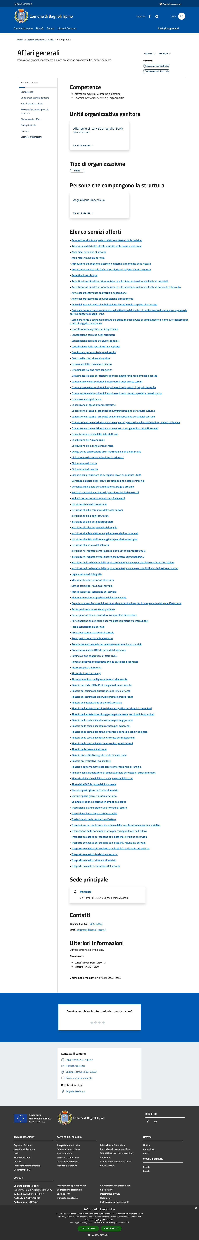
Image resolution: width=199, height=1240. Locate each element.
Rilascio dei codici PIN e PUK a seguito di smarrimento (102, 685)
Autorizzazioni (107, 1165)
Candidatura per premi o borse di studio (94, 352)
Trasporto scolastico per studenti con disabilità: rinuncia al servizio (109, 843)
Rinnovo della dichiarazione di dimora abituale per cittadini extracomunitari (113, 773)
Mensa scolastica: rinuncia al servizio (92, 586)
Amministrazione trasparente (115, 1185)
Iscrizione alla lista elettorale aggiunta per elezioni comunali (105, 533)
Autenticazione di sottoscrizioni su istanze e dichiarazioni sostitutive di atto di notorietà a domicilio (126, 287)
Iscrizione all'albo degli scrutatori (90, 516)
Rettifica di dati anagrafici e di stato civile (94, 656)
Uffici (50, 39)
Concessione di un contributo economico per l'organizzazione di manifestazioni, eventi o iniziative (126, 422)
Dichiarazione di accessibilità (114, 1202)
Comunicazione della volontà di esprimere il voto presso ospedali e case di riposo (117, 393)
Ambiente (105, 1157)
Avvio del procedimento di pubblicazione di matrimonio (102, 299)
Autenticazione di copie (84, 275)
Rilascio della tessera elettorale (89, 749)
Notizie (146, 1145)
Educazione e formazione (112, 1145)
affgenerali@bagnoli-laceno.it (91, 929)
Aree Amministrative (24, 1149)
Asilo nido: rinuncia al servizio (88, 258)
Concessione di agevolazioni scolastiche (94, 405)
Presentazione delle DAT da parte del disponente (99, 650)
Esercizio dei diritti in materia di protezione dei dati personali (105, 492)
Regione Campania (23, 4)
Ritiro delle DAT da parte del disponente (94, 784)
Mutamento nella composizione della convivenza (99, 597)
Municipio (85, 892)
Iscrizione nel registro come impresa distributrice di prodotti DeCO (108, 551)
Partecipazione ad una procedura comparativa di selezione (104, 615)
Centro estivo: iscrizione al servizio (91, 358)
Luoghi (146, 1171)
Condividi (148, 53)
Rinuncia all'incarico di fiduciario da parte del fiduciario (102, 778)
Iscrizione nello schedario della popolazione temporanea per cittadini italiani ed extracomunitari (125, 568)
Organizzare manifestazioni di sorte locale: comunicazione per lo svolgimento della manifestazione (126, 603)
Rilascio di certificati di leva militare (91, 761)
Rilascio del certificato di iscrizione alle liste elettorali (101, 691)
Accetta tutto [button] (88, 1228)
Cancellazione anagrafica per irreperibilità (95, 329)
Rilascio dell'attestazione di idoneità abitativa (97, 702)
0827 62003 (96, 924)
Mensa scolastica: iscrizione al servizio (93, 580)
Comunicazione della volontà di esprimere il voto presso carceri (107, 381)
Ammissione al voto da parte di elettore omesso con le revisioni (107, 240)
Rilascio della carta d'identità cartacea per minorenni (101, 726)
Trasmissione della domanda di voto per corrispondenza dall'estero (109, 831)
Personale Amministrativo (27, 1165)
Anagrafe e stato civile (68, 1145)
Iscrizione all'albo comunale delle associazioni (97, 510)
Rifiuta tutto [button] (111, 1228)
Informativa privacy (110, 1193)
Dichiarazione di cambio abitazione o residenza (98, 457)
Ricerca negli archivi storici (86, 667)
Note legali (105, 1198)
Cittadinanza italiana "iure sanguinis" (92, 370)
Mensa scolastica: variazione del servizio (94, 592)
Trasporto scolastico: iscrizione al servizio (95, 854)
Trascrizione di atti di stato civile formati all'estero (99, 808)
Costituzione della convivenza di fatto (92, 446)
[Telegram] (156, 16)
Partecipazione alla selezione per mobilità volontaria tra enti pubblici (110, 621)
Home (20, 39)
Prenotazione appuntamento (71, 1185)
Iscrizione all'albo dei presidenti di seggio (94, 527)
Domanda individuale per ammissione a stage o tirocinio (103, 487)
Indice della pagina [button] (29, 82)
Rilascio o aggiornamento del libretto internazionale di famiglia (106, 767)
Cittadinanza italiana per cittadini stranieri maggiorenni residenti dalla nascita (114, 376)
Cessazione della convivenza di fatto (92, 364)
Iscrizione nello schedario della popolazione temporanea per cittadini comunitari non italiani (123, 562)
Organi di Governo (23, 1145)
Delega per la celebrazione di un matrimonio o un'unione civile (106, 452)
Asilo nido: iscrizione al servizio (89, 252)
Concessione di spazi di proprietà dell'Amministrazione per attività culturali (113, 411)
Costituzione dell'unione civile (88, 440)
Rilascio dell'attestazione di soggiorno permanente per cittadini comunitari (113, 714)
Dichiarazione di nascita (85, 469)
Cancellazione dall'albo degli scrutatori (93, 335)
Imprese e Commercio (68, 1157)
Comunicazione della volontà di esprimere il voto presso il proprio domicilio (114, 387)
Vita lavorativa (64, 1153)
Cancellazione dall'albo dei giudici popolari (95, 341)
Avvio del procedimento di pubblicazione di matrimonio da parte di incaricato (114, 304)
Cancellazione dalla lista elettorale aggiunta (96, 346)
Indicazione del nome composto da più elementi (98, 498)
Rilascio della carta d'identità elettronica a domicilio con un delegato (109, 732)
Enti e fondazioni (22, 1157)
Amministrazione (35, 39)
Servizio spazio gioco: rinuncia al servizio (94, 796)
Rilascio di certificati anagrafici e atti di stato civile (99, 755)
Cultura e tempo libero (68, 1149)
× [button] (196, 1208)
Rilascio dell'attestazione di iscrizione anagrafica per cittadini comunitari (112, 708)
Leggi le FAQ (63, 1193)
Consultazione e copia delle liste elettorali (95, 434)
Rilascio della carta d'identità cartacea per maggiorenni (102, 720)
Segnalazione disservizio (69, 1189)
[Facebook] (148, 16)
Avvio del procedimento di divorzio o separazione (99, 293)
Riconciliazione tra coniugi (86, 673)
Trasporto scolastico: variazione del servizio (96, 866)
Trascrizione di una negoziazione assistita (94, 813)
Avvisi (146, 1153)
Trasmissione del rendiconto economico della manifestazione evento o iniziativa (116, 825)
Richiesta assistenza (67, 1198)
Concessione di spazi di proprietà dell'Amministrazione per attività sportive (113, 416)
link (127, 1222)
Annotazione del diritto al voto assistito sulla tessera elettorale (106, 246)
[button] (99, 1235)
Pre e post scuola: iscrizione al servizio (93, 632)
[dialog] (99, 1222)
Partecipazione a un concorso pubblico (93, 609)
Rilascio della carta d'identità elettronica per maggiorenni (103, 738)
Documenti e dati (22, 1169)
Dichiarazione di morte (84, 463)
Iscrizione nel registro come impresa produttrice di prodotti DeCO (108, 557)
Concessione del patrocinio (87, 399)
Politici (17, 1161)
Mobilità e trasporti (67, 1165)
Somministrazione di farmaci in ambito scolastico (99, 802)
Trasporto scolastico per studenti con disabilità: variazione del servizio (110, 848)
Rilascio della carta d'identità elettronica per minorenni (102, 743)
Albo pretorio (107, 1189)
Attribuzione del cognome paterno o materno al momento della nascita (111, 264)
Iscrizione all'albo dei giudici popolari (92, 522)
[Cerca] (181, 16)
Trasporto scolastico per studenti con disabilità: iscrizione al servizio (109, 837)
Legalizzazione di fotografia (87, 574)
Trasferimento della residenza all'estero (94, 819)
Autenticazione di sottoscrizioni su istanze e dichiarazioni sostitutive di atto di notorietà (120, 281)
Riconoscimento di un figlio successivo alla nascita (99, 679)
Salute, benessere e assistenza (115, 1161)
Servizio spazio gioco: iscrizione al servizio (95, 790)
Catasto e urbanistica (68, 1161)
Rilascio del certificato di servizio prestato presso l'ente (102, 697)
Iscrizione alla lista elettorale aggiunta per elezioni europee (104, 539)
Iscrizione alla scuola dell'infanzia (90, 545)
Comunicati (149, 1149)
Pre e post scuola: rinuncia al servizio (92, 638)
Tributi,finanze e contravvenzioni (116, 1153)
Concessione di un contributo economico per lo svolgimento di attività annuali (115, 428)
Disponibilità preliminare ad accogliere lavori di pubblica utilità (106, 475)
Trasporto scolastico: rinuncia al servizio (94, 860)
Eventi (146, 1167)
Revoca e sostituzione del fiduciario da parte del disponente (105, 662)
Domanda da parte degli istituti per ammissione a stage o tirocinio (108, 481)
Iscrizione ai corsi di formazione (89, 504)
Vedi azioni (163, 53)
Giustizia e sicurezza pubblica (115, 1149)
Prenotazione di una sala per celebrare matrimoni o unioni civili (107, 644)
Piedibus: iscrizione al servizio (88, 627)
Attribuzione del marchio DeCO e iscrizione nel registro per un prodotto (111, 269)
